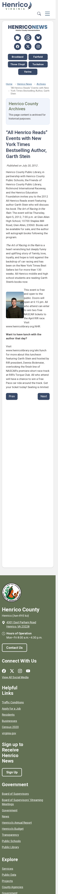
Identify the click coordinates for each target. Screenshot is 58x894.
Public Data (9, 874)
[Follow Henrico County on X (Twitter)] (27, 46)
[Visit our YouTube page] (28, 671)
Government (9, 810)
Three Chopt (17, 64)
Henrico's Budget (13, 828)
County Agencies (12, 887)
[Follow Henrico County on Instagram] (38, 46)
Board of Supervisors (15, 793)
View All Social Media (15, 677)
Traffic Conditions (13, 702)
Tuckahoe (38, 64)
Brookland (17, 56)
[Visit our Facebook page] (4, 671)
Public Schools (11, 841)
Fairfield (38, 56)
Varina (27, 71)
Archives (41, 84)
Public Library (10, 847)
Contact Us (14, 648)
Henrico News (24, 84)
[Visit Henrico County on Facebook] (17, 46)
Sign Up (12, 772)
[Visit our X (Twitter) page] (12, 671)
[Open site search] (39, 13)
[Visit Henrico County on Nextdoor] (17, 37)
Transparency (10, 834)
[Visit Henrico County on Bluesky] (38, 37)
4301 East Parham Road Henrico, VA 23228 (21, 624)
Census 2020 (10, 727)
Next (43, 396)
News (5, 816)
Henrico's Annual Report (17, 822)
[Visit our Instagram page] (20, 671)
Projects (7, 881)
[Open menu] (47, 14)
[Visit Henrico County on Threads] (27, 37)
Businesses (9, 721)
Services (7, 868)
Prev (12, 396)
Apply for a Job (11, 708)
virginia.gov (9, 733)
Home (9, 84)
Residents (8, 714)
